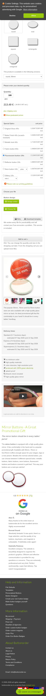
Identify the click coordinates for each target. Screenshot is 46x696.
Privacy (8, 656)
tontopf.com (30, 685)
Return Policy (10, 659)
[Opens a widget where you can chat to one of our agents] (30, 692)
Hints (19, 219)
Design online (12, 201)
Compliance (10, 665)
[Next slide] (39, 276)
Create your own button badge (17, 599)
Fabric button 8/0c (11, 149)
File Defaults (10, 587)
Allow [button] (33, 16)
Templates (9, 590)
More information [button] (30, 10)
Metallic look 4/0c (11, 142)
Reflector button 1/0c (12, 162)
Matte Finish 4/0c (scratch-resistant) (14, 136)
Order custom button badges (16, 628)
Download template (33, 219)
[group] (7, 301)
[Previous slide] (7, 276)
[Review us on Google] (22, 507)
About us (9, 651)
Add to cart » (23, 239)
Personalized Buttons (13, 593)
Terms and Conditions (14, 662)
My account (10, 616)
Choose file (11, 209)
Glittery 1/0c (9, 175)
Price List (9, 622)
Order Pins (10, 633)
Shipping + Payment (13, 619)
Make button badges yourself (16, 601)
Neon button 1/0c (11, 169)
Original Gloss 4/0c (11, 129)
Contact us (10, 648)
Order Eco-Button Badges (15, 636)
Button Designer (12, 596)
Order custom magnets (14, 630)
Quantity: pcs (8, 95)
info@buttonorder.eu (18, 672)
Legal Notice (10, 654)
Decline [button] (12, 16)
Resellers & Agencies (13, 625)
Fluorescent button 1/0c (14, 155)
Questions (9, 604)
